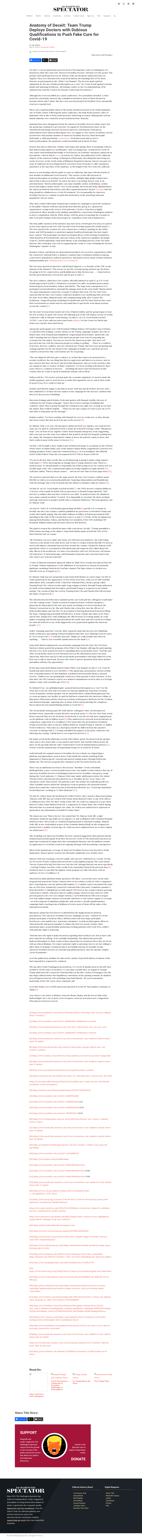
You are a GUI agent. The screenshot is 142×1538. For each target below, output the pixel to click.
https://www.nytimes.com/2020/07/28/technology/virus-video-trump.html (67, 1254)
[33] (56, 776)
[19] (83, 517)
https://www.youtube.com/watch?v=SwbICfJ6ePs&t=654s (59, 1165)
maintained (64, 138)
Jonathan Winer (79, 1506)
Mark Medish (78, 1498)
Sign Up (90, 16)
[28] (87, 713)
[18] (81, 508)
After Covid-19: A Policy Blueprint (36, 1395)
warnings (99, 189)
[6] (71, 292)
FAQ (98, 16)
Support (107, 16)
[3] (108, 226)
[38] (76, 884)
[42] (36, 989)
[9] (30, 332)
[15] (110, 471)
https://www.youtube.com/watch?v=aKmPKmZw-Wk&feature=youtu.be (64, 1021)
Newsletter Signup (112, 1496)
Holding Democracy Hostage (63, 260)
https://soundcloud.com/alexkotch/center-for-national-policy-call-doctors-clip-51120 (72, 1076)
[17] (74, 488)
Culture (47, 16)
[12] (77, 451)
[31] (87, 733)
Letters (67, 16)
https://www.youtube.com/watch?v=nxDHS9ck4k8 (56, 1096)
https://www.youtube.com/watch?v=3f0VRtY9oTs (55, 1113)
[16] (107, 483)
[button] (115, 19)
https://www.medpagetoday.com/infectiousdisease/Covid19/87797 (63, 1262)
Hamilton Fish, (81, 1508)
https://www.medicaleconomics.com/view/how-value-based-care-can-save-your (69, 1027)
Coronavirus (44, 47)
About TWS (110, 1493)
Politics (29, 16)
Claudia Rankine (79, 1503)
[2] (76, 209)
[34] (75, 790)
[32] (107, 745)
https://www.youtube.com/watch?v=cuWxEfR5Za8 (56, 1153)
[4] (82, 275)
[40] (74, 895)
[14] (106, 468)
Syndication (110, 1501)
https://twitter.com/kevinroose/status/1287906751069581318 (61, 1231)
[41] (63, 969)
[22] (38, 625)
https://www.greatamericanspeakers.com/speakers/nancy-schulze (63, 1070)
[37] (57, 873)
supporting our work (16, 1520)
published (76, 320)
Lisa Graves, (79, 1493)
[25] (67, 671)
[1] (91, 90)
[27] (82, 705)
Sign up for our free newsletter (21, 1508)
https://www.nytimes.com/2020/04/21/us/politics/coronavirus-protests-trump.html (71, 1055)
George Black (78, 1496)
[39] (45, 890)
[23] (50, 636)
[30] (55, 730)
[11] (71, 440)
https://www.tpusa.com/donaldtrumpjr (51, 1159)
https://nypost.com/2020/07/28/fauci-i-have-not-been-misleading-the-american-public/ (70, 1257)
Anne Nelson (78, 1501)
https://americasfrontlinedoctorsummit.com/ (54, 1225)
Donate (108, 1503)
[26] (66, 682)
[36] (109, 867)
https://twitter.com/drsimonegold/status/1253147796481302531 (62, 1090)
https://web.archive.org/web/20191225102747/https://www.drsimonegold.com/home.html (70, 1271)
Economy (57, 16)
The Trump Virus (101, 1381)
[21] (52, 594)
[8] (36, 320)
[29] (65, 719)
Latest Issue (79, 16)
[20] (58, 571)
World (38, 16)
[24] (88, 639)
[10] (82, 420)
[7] (48, 306)
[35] (45, 830)
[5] (55, 283)
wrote (58, 155)
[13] (40, 463)
